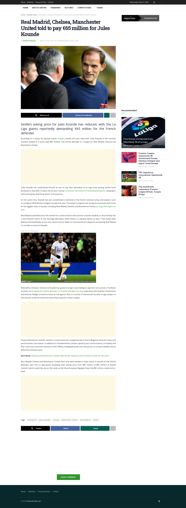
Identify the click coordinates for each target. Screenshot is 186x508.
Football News (149, 18)
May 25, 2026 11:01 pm (146, 166)
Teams (100, 7)
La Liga (56, 420)
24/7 (155, 18)
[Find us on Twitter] (154, 2)
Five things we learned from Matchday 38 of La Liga (138, 140)
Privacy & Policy (40, 2)
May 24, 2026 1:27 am (146, 181)
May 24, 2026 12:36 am (146, 197)
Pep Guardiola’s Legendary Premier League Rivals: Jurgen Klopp (150, 190)
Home (25, 7)
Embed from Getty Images (30, 231)
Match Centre (39, 7)
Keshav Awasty (29, 41)
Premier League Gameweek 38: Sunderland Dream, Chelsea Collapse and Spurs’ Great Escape (149, 158)
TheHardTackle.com (33, 501)
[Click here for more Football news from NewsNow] (132, 18)
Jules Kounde (44, 420)
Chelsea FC (31, 420)
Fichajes (61, 138)
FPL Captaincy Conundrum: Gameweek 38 (150, 175)
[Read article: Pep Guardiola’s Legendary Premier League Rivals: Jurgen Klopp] (129, 190)
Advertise (30, 2)
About (23, 2)
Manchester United (69, 420)
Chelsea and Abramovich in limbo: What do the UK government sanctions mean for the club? (70, 355)
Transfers (55, 7)
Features (69, 7)
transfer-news (32, 15)
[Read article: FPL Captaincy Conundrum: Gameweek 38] (129, 176)
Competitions (84, 7)
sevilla (96, 420)
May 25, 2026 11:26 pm (130, 145)
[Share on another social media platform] (113, 115)
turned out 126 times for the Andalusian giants (85, 190)
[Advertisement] (68, 167)
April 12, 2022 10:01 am (48, 41)
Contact (50, 2)
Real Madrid (85, 420)
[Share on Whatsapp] (107, 115)
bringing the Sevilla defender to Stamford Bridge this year (57, 291)
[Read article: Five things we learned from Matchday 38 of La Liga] (143, 132)
